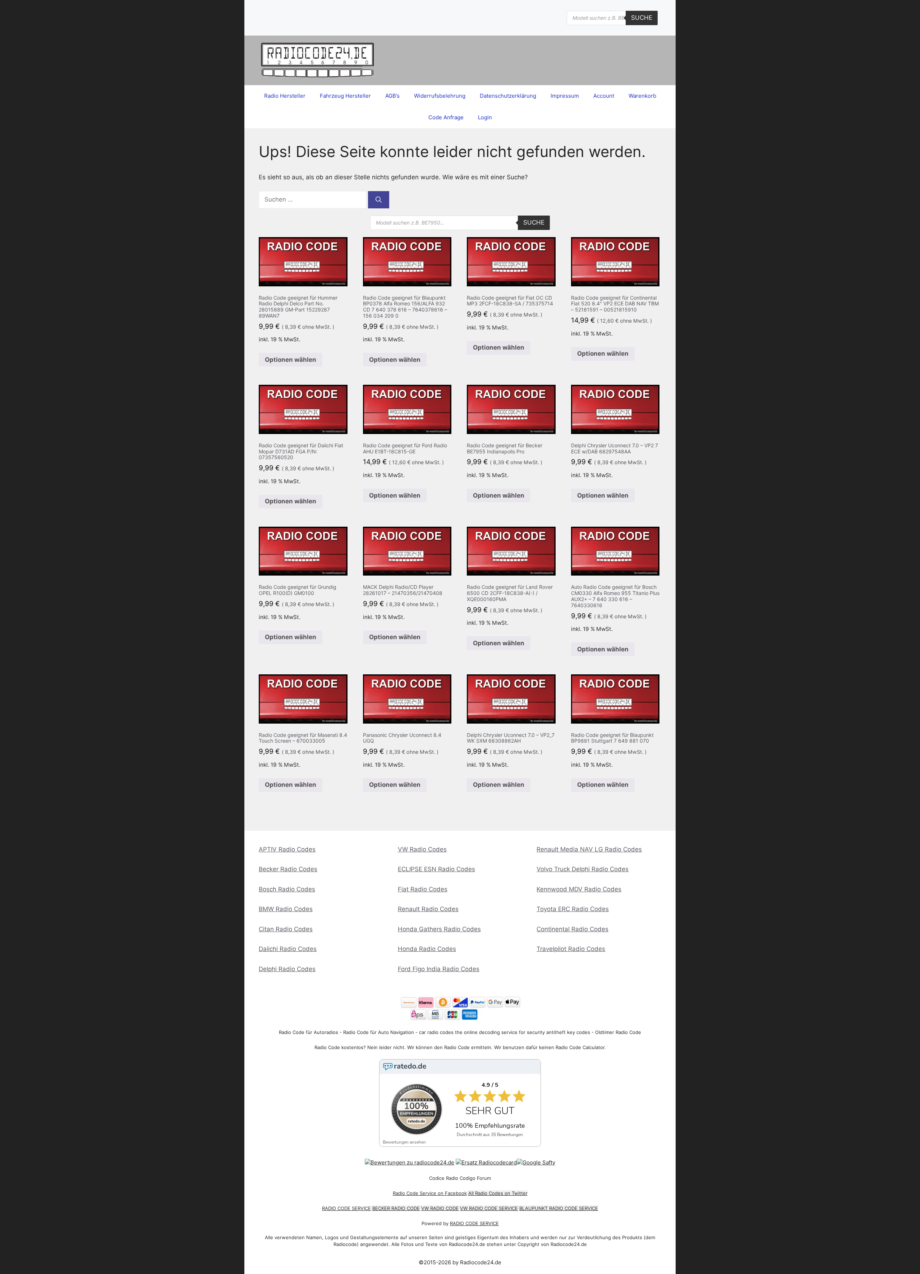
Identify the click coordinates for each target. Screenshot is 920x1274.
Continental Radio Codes (572, 929)
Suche (641, 17)
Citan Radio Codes (286, 929)
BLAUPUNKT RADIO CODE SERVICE (558, 1208)
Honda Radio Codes (427, 948)
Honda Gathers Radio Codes (439, 929)
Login (485, 117)
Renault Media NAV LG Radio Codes (589, 849)
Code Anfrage (446, 117)
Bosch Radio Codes (287, 889)
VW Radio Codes (422, 849)
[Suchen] (378, 199)
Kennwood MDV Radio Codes (579, 889)
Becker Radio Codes (288, 869)
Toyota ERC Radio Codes (573, 909)
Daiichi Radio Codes (288, 948)
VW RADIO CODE (440, 1208)
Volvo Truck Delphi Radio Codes (583, 869)
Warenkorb (642, 95)
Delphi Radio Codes (287, 969)
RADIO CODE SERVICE (346, 1208)
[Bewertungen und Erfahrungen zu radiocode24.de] (409, 1162)
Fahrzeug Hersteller (345, 95)
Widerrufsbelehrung (439, 95)
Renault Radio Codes (428, 909)
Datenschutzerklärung (508, 95)
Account (603, 95)
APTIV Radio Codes (287, 849)
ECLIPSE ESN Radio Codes (436, 869)
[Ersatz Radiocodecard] (486, 1162)
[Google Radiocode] (536, 1162)
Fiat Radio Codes (422, 889)
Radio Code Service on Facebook (430, 1193)
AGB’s (392, 95)
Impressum (565, 95)
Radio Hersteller (284, 95)
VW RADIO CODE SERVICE (489, 1208)
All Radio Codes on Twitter (498, 1193)
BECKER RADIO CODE (396, 1208)
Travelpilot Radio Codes (571, 948)
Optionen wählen (290, 359)
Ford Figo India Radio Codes (438, 969)
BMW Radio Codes (286, 909)
